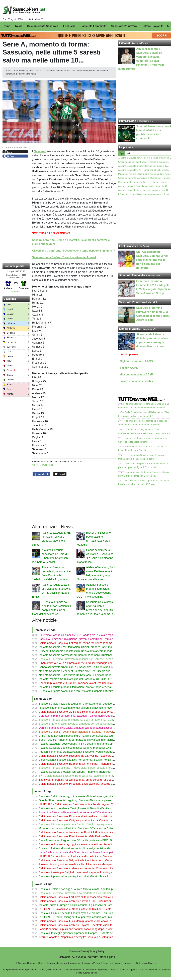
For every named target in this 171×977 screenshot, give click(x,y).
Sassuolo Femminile (132, 275)
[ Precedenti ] (16, 291)
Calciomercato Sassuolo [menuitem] (42, 26)
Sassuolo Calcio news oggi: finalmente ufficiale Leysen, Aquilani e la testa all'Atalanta (89, 796)
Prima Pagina (127, 120)
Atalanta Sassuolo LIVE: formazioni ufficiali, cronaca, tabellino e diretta (80, 647)
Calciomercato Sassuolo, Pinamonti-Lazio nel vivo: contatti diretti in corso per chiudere (90, 816)
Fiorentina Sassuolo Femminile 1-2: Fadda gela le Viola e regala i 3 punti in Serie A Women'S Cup (97, 635)
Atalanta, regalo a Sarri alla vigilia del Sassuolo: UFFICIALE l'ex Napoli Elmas (85, 679)
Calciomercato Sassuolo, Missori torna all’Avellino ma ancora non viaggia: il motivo (88, 755)
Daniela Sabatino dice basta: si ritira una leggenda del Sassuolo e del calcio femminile (90, 727)
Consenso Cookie (78, 951)
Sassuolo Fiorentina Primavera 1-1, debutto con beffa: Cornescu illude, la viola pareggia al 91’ (94, 723)
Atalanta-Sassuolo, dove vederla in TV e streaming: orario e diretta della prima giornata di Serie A (96, 743)
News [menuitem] (18, 26)
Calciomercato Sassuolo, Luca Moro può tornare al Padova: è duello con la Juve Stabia (90, 921)
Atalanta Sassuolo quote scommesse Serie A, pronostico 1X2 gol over (80, 747)
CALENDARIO (79, 957)
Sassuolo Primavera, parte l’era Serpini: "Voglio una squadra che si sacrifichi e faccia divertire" (94, 824)
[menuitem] (168, 26)
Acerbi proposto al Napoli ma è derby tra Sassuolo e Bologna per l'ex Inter (82, 937)
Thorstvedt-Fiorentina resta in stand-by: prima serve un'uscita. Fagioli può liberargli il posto (92, 779)
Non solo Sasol (129, 328)
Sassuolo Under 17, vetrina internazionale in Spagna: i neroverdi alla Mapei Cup (86, 731)
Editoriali (124, 43)
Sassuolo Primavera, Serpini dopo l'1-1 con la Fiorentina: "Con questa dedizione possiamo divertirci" (98, 719)
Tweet (61, 474)
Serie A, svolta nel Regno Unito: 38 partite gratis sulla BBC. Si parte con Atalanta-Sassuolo (92, 840)
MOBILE (104, 957)
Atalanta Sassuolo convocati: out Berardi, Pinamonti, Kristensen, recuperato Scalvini (88, 655)
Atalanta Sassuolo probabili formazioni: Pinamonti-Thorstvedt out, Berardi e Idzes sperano (92, 771)
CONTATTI (93, 957)
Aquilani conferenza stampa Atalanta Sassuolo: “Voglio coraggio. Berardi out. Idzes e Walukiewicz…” (98, 751)
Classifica (10, 298)
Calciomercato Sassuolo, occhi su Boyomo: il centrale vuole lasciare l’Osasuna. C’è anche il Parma (97, 925)
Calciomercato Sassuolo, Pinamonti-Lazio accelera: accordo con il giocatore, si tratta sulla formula (97, 783)
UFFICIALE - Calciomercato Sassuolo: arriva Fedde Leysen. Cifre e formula (83, 804)
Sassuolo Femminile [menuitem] (93, 26)
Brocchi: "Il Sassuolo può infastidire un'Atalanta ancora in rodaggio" (79, 651)
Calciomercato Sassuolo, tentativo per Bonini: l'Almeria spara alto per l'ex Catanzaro (88, 832)
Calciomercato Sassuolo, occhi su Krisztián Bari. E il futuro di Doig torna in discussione (90, 901)
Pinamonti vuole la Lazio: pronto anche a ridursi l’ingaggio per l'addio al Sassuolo (87, 663)
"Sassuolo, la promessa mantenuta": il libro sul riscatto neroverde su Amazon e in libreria (91, 707)
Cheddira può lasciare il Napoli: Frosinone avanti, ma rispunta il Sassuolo (82, 683)
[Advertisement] (145, 220)
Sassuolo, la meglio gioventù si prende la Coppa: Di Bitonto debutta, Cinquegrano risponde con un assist (101, 933)
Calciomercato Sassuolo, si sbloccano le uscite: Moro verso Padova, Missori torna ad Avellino (94, 868)
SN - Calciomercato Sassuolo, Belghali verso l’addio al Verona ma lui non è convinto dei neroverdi (97, 775)
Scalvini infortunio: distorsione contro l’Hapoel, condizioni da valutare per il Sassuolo (89, 848)
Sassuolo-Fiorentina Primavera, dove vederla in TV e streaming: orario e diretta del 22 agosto (94, 893)
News (44, 461)
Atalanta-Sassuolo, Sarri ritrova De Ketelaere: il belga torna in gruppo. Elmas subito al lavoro (93, 675)
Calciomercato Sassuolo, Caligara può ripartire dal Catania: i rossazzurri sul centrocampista (93, 820)
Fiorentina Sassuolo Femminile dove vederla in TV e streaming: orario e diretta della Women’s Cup (97, 812)
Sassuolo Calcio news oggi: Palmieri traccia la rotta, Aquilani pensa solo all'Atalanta (88, 889)
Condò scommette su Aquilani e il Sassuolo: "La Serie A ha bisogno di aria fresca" (87, 667)
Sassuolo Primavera (132, 302)
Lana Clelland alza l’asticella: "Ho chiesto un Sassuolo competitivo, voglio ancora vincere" (92, 852)
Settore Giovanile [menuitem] (152, 26)
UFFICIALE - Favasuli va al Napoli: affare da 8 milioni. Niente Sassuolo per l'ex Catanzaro (92, 909)
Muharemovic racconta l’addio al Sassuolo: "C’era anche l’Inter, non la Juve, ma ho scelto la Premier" (98, 828)
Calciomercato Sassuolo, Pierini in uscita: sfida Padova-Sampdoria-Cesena (83, 836)
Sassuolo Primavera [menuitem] (124, 26)
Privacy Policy (97, 951)
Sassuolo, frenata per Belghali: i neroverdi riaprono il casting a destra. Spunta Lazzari (89, 872)
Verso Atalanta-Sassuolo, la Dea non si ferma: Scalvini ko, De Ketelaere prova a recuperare (93, 759)
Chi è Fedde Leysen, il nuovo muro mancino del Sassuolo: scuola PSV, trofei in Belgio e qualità (95, 735)
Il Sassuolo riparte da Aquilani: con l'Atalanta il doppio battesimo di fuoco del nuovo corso (91, 691)
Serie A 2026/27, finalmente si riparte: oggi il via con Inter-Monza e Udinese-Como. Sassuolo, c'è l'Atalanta (101, 739)
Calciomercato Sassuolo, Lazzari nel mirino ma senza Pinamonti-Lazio (80, 643)
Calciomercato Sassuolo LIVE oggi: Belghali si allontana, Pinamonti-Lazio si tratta (87, 711)
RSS (112, 957)
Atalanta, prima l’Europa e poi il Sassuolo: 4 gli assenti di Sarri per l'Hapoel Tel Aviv (88, 905)
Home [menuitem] (6, 26)
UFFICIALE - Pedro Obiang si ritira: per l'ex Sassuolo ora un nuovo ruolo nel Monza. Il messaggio (96, 917)
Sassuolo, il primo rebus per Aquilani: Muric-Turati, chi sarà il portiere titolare (84, 876)
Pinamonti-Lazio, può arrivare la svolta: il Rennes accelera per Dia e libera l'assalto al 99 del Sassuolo (99, 864)
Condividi (43, 474)
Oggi (122, 153)
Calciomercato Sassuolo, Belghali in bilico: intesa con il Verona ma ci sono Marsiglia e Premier (95, 860)
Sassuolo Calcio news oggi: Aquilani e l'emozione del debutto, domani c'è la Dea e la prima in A (95, 703)
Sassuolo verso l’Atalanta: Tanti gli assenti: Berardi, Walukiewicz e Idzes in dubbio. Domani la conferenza (101, 808)
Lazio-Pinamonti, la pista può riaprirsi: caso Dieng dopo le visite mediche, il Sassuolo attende (94, 929)
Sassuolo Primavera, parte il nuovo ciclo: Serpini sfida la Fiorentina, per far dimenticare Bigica (94, 767)
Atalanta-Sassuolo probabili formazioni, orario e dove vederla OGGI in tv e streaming (88, 687)
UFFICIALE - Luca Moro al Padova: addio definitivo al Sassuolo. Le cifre (81, 856)
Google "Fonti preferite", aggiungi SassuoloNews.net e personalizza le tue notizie (87, 800)
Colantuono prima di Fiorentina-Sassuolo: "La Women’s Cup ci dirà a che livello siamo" (90, 715)
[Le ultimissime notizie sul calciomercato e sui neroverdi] (24, 10)
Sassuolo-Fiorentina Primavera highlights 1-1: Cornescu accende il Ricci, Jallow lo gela (90, 659)
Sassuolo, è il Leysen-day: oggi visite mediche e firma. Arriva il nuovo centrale (85, 844)
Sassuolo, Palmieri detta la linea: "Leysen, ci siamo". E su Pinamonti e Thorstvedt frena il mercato (96, 913)
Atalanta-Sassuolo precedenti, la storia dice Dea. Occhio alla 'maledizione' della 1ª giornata (92, 671)
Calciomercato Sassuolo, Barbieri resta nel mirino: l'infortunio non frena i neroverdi (87, 763)
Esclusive (125, 246)
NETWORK (64, 957)
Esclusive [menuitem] (69, 26)
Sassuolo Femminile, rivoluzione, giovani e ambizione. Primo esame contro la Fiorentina (91, 639)
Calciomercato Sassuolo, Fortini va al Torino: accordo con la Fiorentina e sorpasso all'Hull (92, 897)
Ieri (128, 153)
